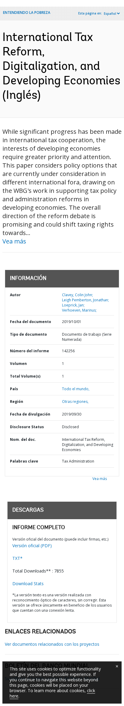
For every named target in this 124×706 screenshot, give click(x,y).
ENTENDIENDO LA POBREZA (26, 12)
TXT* (17, 558)
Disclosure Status (27, 426)
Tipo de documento (28, 334)
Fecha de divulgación (30, 414)
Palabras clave (24, 461)
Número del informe (29, 350)
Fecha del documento (30, 321)
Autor (15, 294)
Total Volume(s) (25, 376)
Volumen (18, 363)
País (14, 388)
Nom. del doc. (23, 439)
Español (110, 13)
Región (16, 401)
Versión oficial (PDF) (32, 545)
